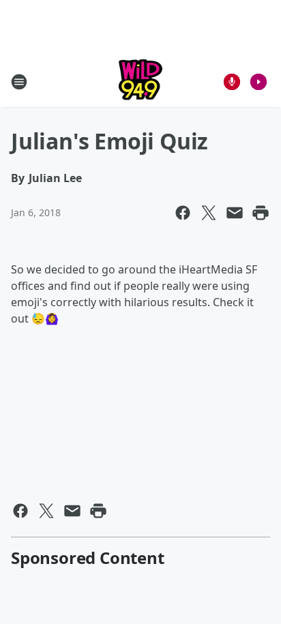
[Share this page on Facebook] (182, 212)
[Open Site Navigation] (19, 82)
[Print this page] (260, 212)
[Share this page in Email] (234, 212)
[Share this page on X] (208, 212)
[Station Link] (140, 81)
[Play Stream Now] (258, 82)
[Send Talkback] (232, 82)
